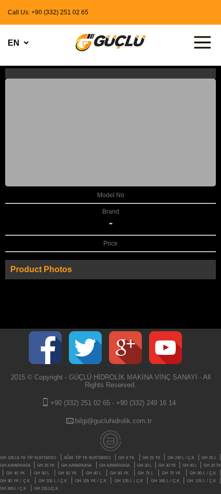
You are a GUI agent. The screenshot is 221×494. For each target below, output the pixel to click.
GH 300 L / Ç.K (13, 488)
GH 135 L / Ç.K (130, 481)
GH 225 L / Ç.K (202, 481)
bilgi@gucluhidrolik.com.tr (113, 421)
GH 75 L (145, 473)
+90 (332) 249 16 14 (146, 403)
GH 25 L (209, 457)
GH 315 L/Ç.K (46, 488)
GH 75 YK (171, 473)
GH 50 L (41, 473)
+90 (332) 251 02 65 (80, 403)
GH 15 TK (151, 457)
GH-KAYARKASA (15, 465)
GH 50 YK (67, 473)
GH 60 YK (119, 473)
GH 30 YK (167, 465)
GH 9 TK (126, 457)
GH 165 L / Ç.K (166, 481)
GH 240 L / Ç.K (182, 457)
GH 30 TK (212, 465)
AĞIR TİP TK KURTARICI (87, 457)
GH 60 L (93, 473)
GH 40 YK (15, 473)
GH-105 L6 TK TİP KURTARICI (28, 457)
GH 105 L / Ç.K (54, 481)
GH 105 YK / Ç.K (91, 481)
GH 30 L (145, 465)
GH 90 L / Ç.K (204, 473)
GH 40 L (190, 465)
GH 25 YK (46, 465)
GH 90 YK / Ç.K (15, 481)
